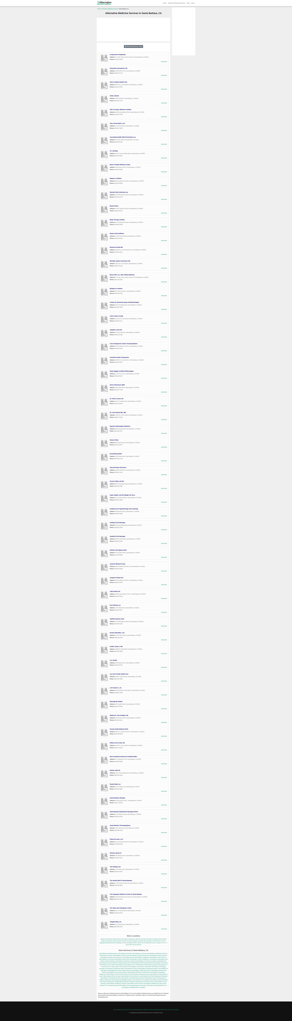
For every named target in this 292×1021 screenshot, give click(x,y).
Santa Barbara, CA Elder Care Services (139, 955)
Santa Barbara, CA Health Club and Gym (110, 978)
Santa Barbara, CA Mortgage (157, 959)
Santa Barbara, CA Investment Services (117, 972)
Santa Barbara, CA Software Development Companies (153, 976)
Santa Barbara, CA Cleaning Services (109, 953)
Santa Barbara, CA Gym (150, 978)
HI (162, 941)
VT (166, 943)
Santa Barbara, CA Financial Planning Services (132, 978)
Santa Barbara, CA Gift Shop (106, 959)
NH (125, 943)
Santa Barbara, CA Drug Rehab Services (156, 985)
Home (164, 3)
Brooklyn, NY (130, 943)
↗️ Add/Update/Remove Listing (133, 46)
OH (143, 943)
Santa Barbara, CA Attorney (140, 953)
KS (164, 941)
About (193, 3)
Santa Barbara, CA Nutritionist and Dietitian (140, 966)
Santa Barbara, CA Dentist (106, 955)
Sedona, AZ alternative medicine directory (111, 939)
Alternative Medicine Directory (176, 3)
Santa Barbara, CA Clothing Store (120, 966)
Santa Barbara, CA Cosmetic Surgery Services (119, 970)
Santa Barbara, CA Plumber (125, 953)
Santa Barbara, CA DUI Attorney (121, 955)
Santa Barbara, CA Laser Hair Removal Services (118, 974)
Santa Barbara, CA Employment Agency (148, 968)
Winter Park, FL (157, 941)
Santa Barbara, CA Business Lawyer (140, 974)
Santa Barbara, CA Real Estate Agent (115, 968)
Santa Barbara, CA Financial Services (130, 976)
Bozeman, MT (112, 943)
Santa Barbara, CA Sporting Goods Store (120, 963)
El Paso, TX (154, 943)
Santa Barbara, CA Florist (131, 968)
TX (163, 943)
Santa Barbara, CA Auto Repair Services (125, 964)
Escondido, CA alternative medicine (131, 939)
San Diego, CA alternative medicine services (152, 939)
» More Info (164, 61)
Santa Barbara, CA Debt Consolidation (139, 959)
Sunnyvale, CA (141, 941)
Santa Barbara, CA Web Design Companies (146, 964)
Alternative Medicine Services (110, 9)
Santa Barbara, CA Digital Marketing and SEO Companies (121, 981)
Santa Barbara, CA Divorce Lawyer (112, 976)
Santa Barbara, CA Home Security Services (111, 957)
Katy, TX (160, 943)
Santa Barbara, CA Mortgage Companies (122, 980)
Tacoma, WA (135, 944)
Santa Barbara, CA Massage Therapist (116, 983)
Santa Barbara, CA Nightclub (142, 957)
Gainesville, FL (149, 941)
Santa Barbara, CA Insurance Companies (146, 961)
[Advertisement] (133, 29)
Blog (188, 3)
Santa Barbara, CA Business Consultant (126, 961)
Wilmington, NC (120, 943)
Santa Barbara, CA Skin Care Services (141, 970)
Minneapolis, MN (104, 943)
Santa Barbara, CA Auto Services (157, 957)
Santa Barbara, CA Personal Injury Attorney (142, 963)
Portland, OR (147, 943)
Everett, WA (129, 944)
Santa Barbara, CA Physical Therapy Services (139, 972)
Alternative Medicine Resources (146, 1009)
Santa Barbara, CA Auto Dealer (107, 964)
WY (140, 944)
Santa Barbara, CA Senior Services (158, 955)
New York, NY (137, 943)
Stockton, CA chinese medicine (129, 941)
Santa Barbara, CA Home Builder (141, 980)
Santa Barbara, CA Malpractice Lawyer (153, 983)
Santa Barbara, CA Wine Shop (121, 959)
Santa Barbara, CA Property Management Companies (132, 985)
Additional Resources (162, 1009)
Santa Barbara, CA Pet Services (135, 983)
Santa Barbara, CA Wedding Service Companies (133, 987)
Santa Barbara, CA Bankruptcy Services (157, 953)
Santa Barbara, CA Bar (128, 957)
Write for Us (171, 1009)
